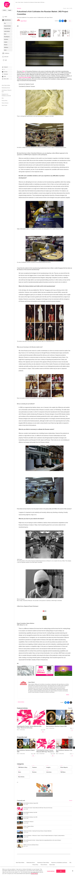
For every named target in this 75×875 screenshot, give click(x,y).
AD (17, 26)
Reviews (5, 44)
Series (5, 50)
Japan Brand (23, 20)
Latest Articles (7, 31)
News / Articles (20, 2)
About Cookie (4, 105)
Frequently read (7, 28)
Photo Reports (64, 767)
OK (61, 871)
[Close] (72, 870)
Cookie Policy (34, 873)
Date (24, 71)
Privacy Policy (4, 100)
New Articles (21, 776)
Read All (70, 708)
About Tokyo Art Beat (6, 85)
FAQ (2, 98)
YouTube (5, 71)
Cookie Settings (50, 871)
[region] (37, 871)
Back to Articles (21, 701)
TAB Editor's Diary (22, 767)
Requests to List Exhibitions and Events (59, 862)
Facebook (6, 74)
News (19, 772)
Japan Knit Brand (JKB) (25, 77)
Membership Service (6, 87)
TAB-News (6, 47)
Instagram (6, 67)
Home (17, 2)
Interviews (6, 39)
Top (5, 23)
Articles (67, 694)
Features (34, 767)
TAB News (62, 772)
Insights (48, 767)
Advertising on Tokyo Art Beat (43, 862)
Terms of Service (5, 103)
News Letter (6, 78)
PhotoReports (7, 36)
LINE (5, 76)
